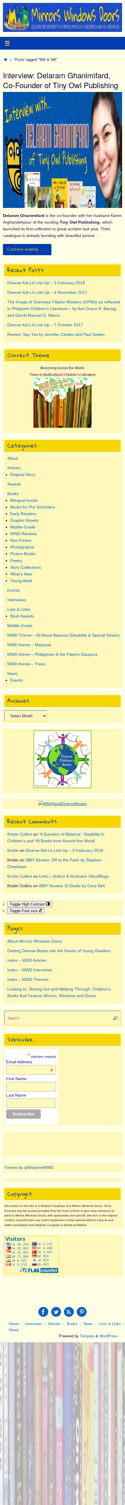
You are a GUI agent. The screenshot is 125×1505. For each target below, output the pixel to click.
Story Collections (25, 567)
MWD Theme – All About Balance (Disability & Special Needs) (63, 635)
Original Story (22, 474)
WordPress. (109, 1336)
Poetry (16, 560)
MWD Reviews (23, 533)
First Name (16, 1078)
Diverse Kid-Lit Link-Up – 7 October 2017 (45, 325)
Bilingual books (24, 500)
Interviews (16, 599)
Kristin (13, 850)
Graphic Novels (24, 520)
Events (13, 590)
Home (14, 1324)
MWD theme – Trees (26, 664)
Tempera (87, 1336)
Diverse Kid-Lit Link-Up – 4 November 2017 (47, 292)
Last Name (16, 1095)
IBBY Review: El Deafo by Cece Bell (72, 885)
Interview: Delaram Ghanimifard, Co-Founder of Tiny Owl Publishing (60, 80)
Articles (14, 468)
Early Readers (23, 513)
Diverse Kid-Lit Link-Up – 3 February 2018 (46, 282)
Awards (14, 484)
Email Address (29, 1062)
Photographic (22, 547)
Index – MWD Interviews (29, 970)
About (12, 458)
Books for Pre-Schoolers (32, 507)
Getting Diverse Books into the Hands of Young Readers (58, 950)
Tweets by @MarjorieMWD (28, 1167)
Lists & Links (18, 609)
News (12, 673)
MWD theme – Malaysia (29, 644)
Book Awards (22, 616)
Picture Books (22, 553)
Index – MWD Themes (28, 979)
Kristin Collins (19, 834)
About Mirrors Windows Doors (34, 941)
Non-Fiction (20, 540)
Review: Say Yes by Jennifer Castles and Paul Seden (56, 334)
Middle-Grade (22, 527)
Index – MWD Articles (27, 960)
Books (13, 493)
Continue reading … (25, 249)
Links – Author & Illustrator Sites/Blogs (74, 876)
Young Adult (21, 580)
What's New (21, 574)
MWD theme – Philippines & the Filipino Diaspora (52, 654)
